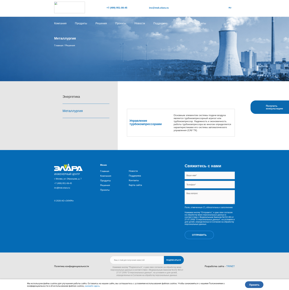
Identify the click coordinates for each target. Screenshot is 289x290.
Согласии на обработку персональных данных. (155, 275)
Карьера (181, 23)
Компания (60, 23)
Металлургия (73, 111)
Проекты (120, 23)
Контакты (200, 23)
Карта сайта (135, 185)
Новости (139, 23)
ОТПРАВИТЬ (199, 235)
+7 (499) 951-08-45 (117, 7)
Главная (104, 171)
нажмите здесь (92, 286)
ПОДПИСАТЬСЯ (173, 260)
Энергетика (72, 96)
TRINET (230, 266)
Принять (254, 284)
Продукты (81, 23)
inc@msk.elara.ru (159, 7)
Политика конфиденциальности (71, 266)
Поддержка (160, 23)
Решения (101, 23)
